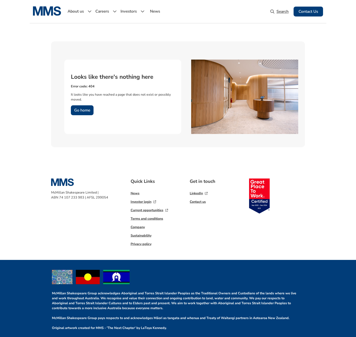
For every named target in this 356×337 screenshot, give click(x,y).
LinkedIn (196, 193)
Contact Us (308, 11)
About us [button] (76, 11)
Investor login (141, 202)
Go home (82, 110)
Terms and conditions (147, 218)
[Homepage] (49, 14)
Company (138, 227)
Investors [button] (129, 11)
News (155, 11)
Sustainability (141, 235)
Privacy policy (141, 244)
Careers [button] (102, 11)
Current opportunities (147, 210)
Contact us (198, 202)
